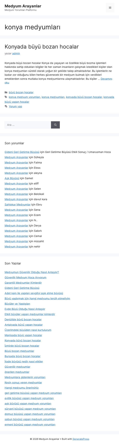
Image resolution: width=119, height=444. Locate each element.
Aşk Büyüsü (12, 178)
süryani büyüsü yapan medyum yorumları (30, 408)
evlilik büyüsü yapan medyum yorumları (29, 398)
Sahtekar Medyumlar (18, 204)
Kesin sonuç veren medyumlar (23, 382)
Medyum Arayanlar (23, 6)
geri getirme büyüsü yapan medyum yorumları (33, 393)
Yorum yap (15, 106)
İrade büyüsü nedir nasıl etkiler (24, 361)
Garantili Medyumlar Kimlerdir (23, 282)
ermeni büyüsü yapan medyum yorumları (30, 424)
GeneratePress (81, 439)
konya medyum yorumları (24, 97)
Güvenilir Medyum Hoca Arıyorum (25, 277)
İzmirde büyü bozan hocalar (22, 345)
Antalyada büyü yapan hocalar (24, 324)
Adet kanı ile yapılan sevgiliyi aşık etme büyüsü (34, 293)
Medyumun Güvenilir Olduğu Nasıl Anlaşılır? (32, 272)
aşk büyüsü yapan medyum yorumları (28, 403)
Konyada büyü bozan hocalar (42, 46)
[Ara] (55, 125)
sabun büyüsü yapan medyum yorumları (30, 419)
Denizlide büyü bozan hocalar (23, 319)
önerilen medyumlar (17, 372)
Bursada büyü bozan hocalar (22, 356)
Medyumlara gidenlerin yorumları (25, 377)
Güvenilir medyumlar (17, 366)
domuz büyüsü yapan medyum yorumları (30, 414)
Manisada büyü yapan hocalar (23, 335)
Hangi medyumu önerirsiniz (22, 387)
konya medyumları (53, 97)
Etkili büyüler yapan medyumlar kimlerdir (30, 314)
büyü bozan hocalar (21, 92)
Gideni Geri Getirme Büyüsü (22, 152)
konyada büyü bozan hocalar (84, 97)
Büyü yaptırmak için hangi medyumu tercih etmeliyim (37, 298)
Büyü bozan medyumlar (19, 351)
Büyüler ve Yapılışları (17, 303)
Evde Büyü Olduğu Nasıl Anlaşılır (25, 309)
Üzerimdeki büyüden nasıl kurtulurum (28, 330)
